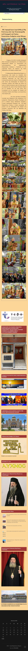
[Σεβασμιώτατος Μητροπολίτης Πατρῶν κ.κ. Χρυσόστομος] (14, 505)
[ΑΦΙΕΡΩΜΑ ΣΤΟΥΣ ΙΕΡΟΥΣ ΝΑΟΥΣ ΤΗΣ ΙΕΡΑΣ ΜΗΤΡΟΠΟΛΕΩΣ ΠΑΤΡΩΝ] (14, 430)
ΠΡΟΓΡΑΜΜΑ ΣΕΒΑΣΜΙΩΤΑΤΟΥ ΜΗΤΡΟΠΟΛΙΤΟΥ (16, 531)
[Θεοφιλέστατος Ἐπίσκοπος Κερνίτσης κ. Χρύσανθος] (12, 586)
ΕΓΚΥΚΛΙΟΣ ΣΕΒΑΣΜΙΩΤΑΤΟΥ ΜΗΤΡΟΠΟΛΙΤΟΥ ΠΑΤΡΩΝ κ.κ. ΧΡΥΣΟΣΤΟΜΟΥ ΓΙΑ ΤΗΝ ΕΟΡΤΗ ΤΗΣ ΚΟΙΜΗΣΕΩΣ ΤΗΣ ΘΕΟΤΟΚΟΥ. (16, 521)
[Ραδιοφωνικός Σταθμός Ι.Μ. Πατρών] (14, 446)
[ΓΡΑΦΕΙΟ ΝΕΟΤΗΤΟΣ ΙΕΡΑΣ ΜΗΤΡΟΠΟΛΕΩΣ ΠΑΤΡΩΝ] (14, 389)
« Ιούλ (2, 638)
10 (3, 630)
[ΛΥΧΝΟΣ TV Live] (14, 468)
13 (14, 630)
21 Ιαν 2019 (5, 26)
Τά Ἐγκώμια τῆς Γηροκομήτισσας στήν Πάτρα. (14, 525)
